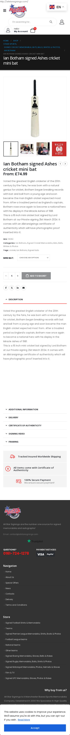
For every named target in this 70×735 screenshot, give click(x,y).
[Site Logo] (18, 10)
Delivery (9, 599)
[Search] (51, 22)
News (8, 588)
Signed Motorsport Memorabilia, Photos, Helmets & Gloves (33, 667)
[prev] (60, 163)
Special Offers (12, 583)
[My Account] (62, 22)
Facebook (5, 287)
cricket (12, 250)
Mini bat (8, 258)
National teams (13, 645)
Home (8, 571)
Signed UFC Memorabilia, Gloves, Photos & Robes (28, 678)
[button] (7, 108)
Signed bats (33, 250)
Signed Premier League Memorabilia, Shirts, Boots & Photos (33, 634)
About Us (10, 577)
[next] (65, 163)
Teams (9, 628)
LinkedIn (17, 287)
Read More (24, 719)
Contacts (10, 594)
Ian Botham (21, 243)
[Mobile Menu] (5, 10)
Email (23, 287)
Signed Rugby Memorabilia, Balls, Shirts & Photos (29, 661)
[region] (35, 720)
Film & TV (10, 672)
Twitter (11, 287)
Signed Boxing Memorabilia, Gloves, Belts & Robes (29, 656)
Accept (35, 728)
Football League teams (16, 639)
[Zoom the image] (19, 507)
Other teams (12, 650)
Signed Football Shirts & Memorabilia (23, 623)
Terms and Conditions (16, 605)
